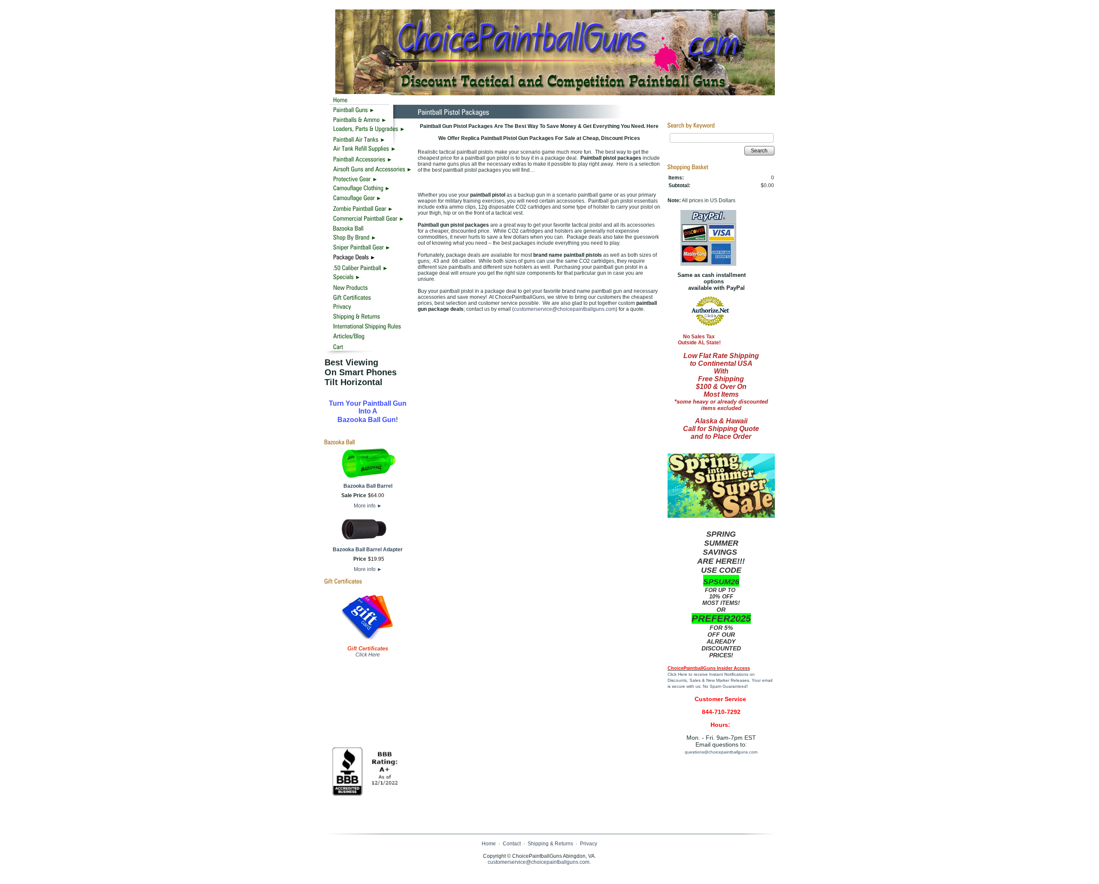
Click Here (367, 655)
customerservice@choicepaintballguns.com (565, 309)
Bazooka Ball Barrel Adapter (368, 550)
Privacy (588, 844)
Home (489, 844)
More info (368, 506)
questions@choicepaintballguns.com (721, 752)
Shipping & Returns (550, 844)
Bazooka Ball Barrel (367, 486)
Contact (512, 844)
